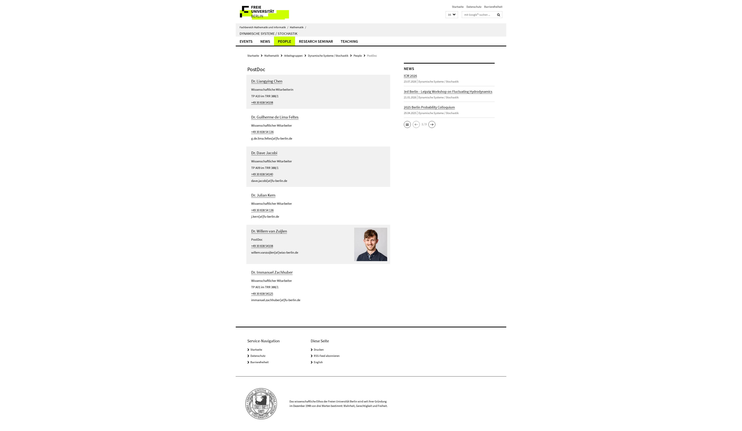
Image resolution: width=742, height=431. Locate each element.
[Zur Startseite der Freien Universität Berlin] (268, 12)
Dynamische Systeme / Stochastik (268, 33)
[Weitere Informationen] (370, 244)
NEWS (265, 41)
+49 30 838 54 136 (262, 132)
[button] (452, 14)
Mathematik (298, 27)
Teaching (349, 41)
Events (246, 41)
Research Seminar (316, 41)
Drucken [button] (319, 349)
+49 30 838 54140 (262, 174)
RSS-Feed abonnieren (327, 356)
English (318, 362)
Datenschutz (473, 7)
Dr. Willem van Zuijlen (269, 231)
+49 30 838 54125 (262, 293)
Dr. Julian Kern (263, 195)
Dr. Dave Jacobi (264, 152)
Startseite (458, 7)
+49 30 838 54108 (262, 102)
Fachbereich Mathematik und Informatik (264, 27)
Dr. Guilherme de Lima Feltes (275, 117)
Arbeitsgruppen (293, 55)
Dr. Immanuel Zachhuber (272, 272)
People (284, 41)
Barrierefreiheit (493, 7)
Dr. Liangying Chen (266, 81)
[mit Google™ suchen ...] (498, 15)
